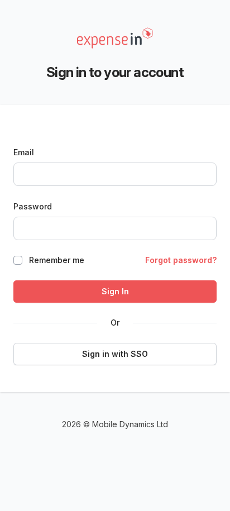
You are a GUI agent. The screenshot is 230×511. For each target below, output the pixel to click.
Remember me (56, 260)
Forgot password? (181, 260)
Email (23, 152)
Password (32, 206)
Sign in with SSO (115, 354)
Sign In (115, 291)
